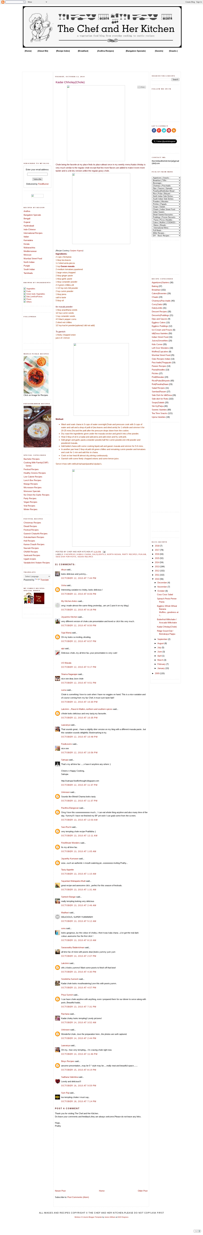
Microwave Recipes (33, 487)
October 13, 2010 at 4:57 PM (78, 987)
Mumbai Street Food (33, 258)
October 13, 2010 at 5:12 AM (78, 921)
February (161, 664)
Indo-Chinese (30, 229)
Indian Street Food (160, 337)
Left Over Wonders (160, 348)
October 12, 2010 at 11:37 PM (79, 785)
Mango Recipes (31, 484)
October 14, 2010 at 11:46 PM (79, 1054)
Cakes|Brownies (159, 293)
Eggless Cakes (159, 322)
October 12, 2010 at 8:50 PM (78, 625)
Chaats (155, 297)
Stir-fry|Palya (158, 406)
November (162, 587)
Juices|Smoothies (160, 340)
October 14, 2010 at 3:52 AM (78, 1022)
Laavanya (65, 725)
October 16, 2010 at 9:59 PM (78, 1085)
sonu (63, 928)
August (160, 643)
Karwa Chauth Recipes (34, 544)
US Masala (66, 663)
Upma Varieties (159, 417)
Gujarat (27, 222)
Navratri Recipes (31, 548)
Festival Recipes (31, 469)
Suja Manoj (66, 632)
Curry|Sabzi (157, 304)
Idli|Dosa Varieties (160, 333)
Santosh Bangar (68, 897)
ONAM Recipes (31, 552)
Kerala (26, 244)
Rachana (65, 1014)
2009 (157, 673)
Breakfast (156, 290)
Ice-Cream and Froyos (162, 330)
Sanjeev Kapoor (76, 251)
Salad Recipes (158, 388)
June (159, 651)
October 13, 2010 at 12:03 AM (79, 820)
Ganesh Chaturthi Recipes (36, 533)
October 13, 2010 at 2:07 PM (78, 956)
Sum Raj (65, 1093)
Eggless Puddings (160, 326)
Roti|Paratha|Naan (160, 384)
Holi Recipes (29, 541)
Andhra (27, 211)
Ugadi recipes (30, 559)
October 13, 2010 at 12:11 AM (79, 835)
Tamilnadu (28, 273)
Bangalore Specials (32, 215)
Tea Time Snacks (159, 413)
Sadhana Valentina (69, 1077)
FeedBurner (43, 184)
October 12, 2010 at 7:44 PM (78, 578)
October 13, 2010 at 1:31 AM (78, 889)
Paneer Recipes (159, 366)
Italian (26, 236)
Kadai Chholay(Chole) (167, 627)
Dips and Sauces (159, 319)
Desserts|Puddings (160, 315)
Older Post (142, 1191)
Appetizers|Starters (160, 282)
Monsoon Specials (32, 491)
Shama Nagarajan (69, 674)
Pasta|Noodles (158, 369)
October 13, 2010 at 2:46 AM (78, 905)
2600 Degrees (123, 1217)
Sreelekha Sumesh (69, 979)
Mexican (27, 255)
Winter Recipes (30, 509)
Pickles (155, 373)
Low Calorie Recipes (33, 476)
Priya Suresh (67, 995)
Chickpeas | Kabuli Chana (77, 554)
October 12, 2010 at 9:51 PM (78, 683)
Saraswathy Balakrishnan (72, 947)
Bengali (27, 218)
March (160, 660)
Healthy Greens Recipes (35, 473)
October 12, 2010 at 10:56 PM (79, 752)
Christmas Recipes (32, 522)
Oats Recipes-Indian (161, 359)
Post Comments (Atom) (78, 1197)
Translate (44, 580)
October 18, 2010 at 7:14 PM (78, 1101)
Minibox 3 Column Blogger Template (88, 1217)
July (159, 647)
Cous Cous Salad (165, 594)
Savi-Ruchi (66, 827)
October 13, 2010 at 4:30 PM (78, 972)
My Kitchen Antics (69, 601)
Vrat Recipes (29, 506)
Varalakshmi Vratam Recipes (37, 562)
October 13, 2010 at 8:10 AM (78, 940)
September (162, 639)
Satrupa (64, 760)
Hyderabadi (29, 226)
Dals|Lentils (99, 554)
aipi (62, 648)
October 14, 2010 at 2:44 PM (78, 1038)
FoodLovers (66, 744)
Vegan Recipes (30, 502)
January (161, 668)
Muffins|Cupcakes (160, 351)
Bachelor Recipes (32, 459)
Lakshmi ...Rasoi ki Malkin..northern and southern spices (86, 709)
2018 (157, 546)
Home (102, 1191)
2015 (157, 558)
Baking (155, 286)
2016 (157, 554)
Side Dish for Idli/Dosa (162, 395)
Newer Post (60, 1191)
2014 (157, 562)
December (162, 582)
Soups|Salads (158, 402)
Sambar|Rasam (159, 391)
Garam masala (67, 266)
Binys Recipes (67, 1061)
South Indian (29, 269)
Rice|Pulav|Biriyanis (161, 380)
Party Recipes (30, 498)
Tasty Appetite (67, 869)
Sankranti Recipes (32, 555)
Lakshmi (65, 963)
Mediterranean (30, 251)
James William (110, 1217)
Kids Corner (157, 344)
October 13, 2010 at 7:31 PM (78, 1006)
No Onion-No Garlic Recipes (36, 495)
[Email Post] (104, 552)
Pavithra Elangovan (70, 808)
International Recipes (33, 233)
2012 (157, 570)
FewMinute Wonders (70, 843)
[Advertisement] (101, 61)
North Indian (29, 262)
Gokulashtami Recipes (34, 537)
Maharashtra (29, 247)
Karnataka (28, 240)
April (159, 656)
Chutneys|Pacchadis (161, 301)
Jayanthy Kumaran (69, 858)
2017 (157, 550)
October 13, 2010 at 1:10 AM (78, 874)
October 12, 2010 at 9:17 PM (78, 667)
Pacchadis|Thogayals (161, 362)
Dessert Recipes (159, 311)
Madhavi (65, 912)
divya (63, 569)
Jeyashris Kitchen (69, 617)
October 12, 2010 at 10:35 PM (79, 717)
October (161, 591)
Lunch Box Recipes (32, 480)
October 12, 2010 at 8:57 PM (78, 641)
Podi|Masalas (158, 377)
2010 (157, 579)
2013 (157, 566)
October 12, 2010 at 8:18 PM (78, 610)
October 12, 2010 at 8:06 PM (78, 594)
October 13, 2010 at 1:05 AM (78, 851)
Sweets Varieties (159, 409)
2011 (157, 575)
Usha (63, 585)
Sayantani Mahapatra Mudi (73, 881)
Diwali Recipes (30, 526)
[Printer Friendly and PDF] (141, 88)
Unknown (65, 792)
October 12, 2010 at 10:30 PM (79, 702)
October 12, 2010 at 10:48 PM (79, 737)
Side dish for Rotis (66, 557)
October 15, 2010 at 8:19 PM (78, 1070)
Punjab (27, 266)
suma (63, 690)
